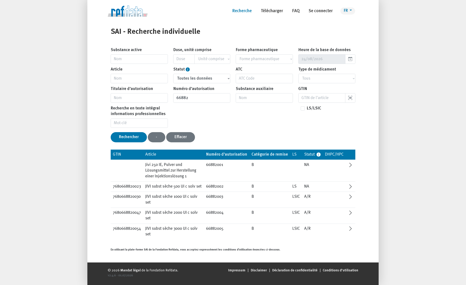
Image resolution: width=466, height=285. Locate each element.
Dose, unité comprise (192, 50)
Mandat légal (130, 270)
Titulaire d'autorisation (132, 89)
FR (346, 11)
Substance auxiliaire (254, 89)
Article (117, 69)
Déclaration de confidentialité (294, 270)
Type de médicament (317, 69)
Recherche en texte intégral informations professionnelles (138, 111)
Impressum (236, 270)
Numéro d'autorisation (193, 89)
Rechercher (129, 137)
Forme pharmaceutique (257, 50)
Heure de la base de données (324, 50)
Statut (179, 69)
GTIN (302, 89)
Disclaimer (259, 270)
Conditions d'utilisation (340, 270)
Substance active (126, 50)
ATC (239, 69)
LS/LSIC (314, 108)
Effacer (180, 137)
